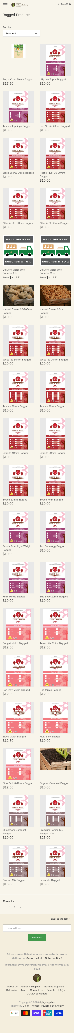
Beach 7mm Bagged (51, 499)
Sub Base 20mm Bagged (54, 596)
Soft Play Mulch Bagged (16, 689)
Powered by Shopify (52, 1005)
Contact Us (36, 990)
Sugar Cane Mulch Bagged (18, 79)
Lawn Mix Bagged (50, 880)
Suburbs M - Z (53, 958)
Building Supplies (54, 986)
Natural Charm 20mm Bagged (52, 311)
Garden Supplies (30, 986)
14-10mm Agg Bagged (52, 546)
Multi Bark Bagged (50, 736)
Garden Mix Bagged (14, 880)
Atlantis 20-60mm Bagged (54, 223)
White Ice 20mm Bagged (54, 359)
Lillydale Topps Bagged (53, 79)
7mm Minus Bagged (14, 596)
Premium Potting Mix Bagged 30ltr (51, 831)
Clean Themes (31, 1005)
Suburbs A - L (34, 958)
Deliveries (11, 990)
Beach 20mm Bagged (15, 499)
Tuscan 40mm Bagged (15, 406)
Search (51, 990)
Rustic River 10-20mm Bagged (52, 174)
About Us (12, 986)
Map (23, 990)
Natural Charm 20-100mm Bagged (18, 311)
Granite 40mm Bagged (16, 452)
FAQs (61, 990)
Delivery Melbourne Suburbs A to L (14, 271)
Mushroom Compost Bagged (14, 831)
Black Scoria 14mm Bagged (18, 172)
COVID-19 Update (37, 993)
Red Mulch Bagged (50, 689)
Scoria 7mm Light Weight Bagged (17, 548)
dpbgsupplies (47, 1002)
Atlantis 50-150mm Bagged (18, 223)
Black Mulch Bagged (14, 736)
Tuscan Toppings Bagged (17, 126)
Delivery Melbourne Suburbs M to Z (51, 271)
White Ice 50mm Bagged (17, 359)
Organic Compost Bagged (54, 783)
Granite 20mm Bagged (53, 452)
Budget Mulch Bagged (15, 643)
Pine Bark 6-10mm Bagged (18, 783)
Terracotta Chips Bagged (54, 643)
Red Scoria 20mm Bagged (55, 126)
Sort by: (7, 27)
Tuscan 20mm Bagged (52, 406)
